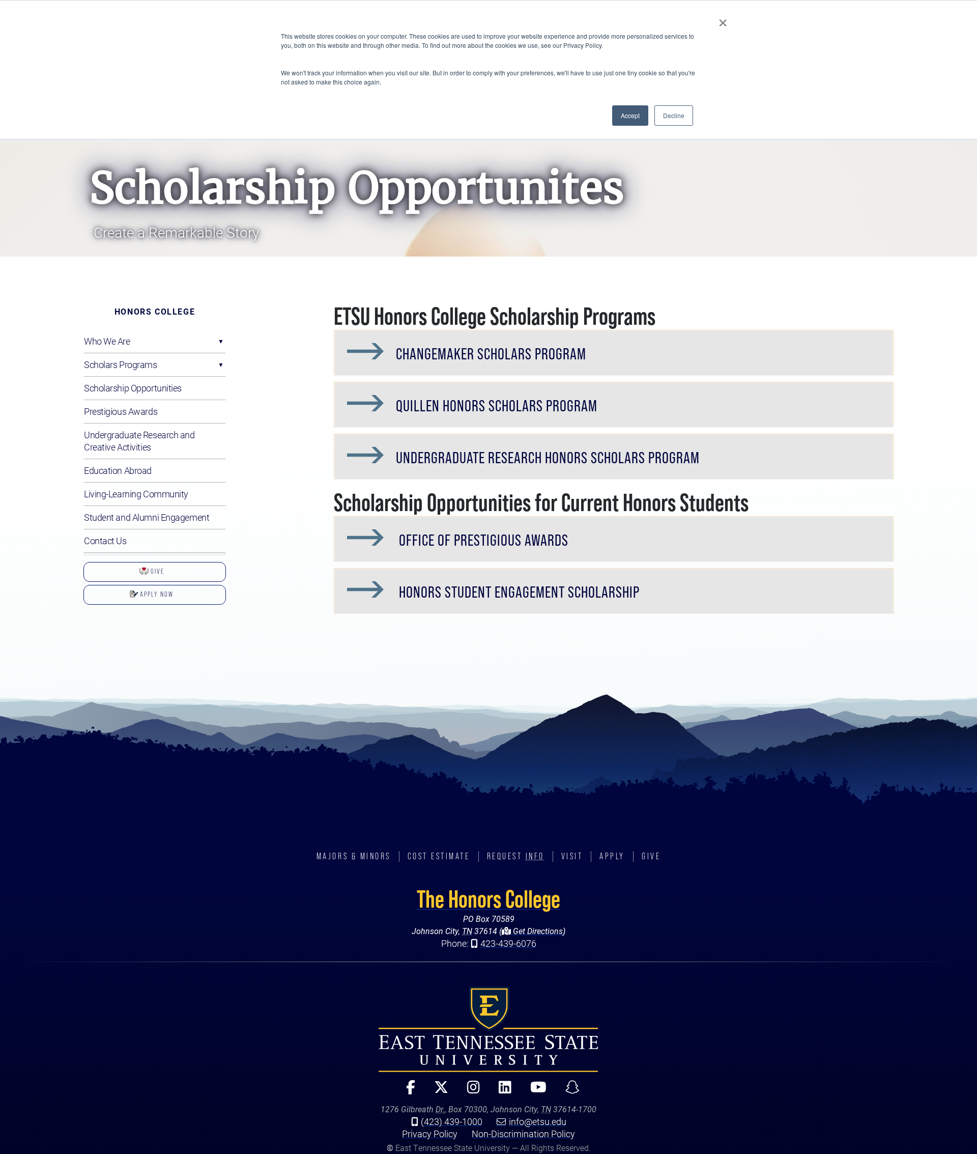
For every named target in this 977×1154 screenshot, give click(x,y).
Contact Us (105, 540)
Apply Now (128, 597)
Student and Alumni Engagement (146, 517)
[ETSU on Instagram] (469, 1091)
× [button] (723, 19)
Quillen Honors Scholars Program (496, 406)
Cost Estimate (439, 856)
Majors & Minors (354, 856)
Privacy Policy (429, 1134)
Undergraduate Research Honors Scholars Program (548, 457)
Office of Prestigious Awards (482, 540)
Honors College (154, 311)
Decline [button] (673, 115)
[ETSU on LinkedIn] (500, 1091)
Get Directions (537, 930)
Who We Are (107, 341)
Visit (572, 856)
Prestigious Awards (120, 411)
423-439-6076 (508, 943)
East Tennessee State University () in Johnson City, (488, 1029)
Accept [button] (630, 115)
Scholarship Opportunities (133, 388)
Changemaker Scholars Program (491, 354)
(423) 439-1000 (451, 1121)
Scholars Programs (120, 364)
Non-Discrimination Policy (523, 1134)
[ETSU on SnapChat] (568, 1091)
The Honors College (488, 899)
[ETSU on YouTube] (534, 1091)
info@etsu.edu (537, 1121)
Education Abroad (118, 470)
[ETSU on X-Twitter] (436, 1091)
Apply (612, 856)
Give (129, 574)
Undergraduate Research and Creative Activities (139, 441)
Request (515, 856)
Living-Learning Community (136, 494)
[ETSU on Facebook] (406, 1091)
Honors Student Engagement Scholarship (518, 592)
